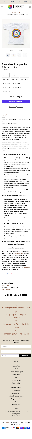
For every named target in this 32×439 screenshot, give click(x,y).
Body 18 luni (14, 79)
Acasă (14, 12)
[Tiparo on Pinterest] (17, 362)
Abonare (25, 356)
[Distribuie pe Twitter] (3, 273)
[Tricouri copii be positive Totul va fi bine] (16, 33)
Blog (16, 377)
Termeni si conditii (16, 387)
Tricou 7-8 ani (6, 87)
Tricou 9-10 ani (17, 87)
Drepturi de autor (16, 399)
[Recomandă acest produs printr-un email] (15, 273)
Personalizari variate (16, 369)
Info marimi (5, 115)
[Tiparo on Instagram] (15, 362)
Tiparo (7, 422)
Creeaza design (19, 253)
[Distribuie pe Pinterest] (11, 273)
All (19, 12)
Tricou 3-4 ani (6, 83)
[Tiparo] (16, 7)
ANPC (16, 401)
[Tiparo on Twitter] (19, 362)
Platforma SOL (16, 404)
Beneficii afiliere (16, 374)
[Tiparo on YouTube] (22, 362)
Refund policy (16, 383)
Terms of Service (16, 380)
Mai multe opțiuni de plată (16, 107)
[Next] (20, 50)
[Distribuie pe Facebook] (7, 273)
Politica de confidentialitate (16, 396)
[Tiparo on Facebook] (12, 362)
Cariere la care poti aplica (16, 371)
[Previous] (11, 50)
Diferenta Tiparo (16, 366)
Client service (26, 267)
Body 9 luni (23, 75)
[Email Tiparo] (10, 362)
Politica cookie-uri (16, 393)
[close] (30, 2)
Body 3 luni (6, 75)
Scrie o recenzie (6, 289)
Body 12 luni (6, 79)
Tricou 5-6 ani (16, 83)
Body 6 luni (14, 75)
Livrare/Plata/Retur (16, 390)
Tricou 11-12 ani (6, 91)
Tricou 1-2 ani (24, 79)
